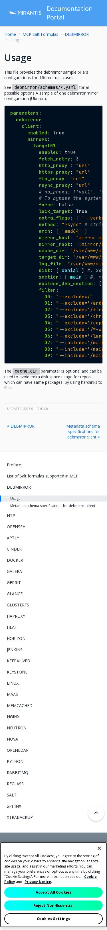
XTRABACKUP (20, 817)
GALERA (14, 571)
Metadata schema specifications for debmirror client (83, 431)
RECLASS (15, 783)
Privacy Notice (38, 881)
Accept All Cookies (53, 892)
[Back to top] (96, 813)
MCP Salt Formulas (40, 34)
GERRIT (14, 582)
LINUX (13, 683)
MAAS (12, 694)
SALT (12, 795)
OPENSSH (16, 526)
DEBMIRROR (77, 34)
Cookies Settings (53, 918)
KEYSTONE (17, 672)
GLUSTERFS (18, 605)
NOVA (12, 739)
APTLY (13, 538)
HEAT (12, 627)
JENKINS (15, 649)
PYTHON (15, 761)
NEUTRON (17, 728)
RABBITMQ (17, 772)
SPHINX (14, 806)
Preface (14, 464)
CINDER (14, 549)
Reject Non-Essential (53, 905)
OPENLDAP (18, 750)
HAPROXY (16, 616)
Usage (15, 498)
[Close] (99, 848)
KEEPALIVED (18, 660)
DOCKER (15, 560)
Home (10, 34)
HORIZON (16, 638)
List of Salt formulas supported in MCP (42, 476)
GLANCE (15, 593)
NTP (11, 515)
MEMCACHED (20, 705)
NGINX (13, 716)
